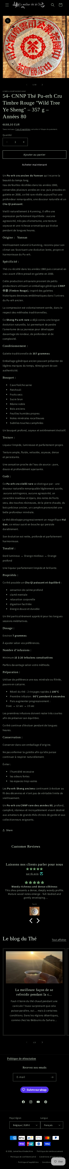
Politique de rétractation (21, 1058)
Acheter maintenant (34, 164)
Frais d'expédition (22, 129)
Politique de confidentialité (23, 1156)
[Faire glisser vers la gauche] (27, 85)
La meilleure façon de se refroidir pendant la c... (34, 992)
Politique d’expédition (28, 1162)
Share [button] (9, 830)
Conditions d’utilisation (50, 1156)
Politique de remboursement (50, 1151)
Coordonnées (48, 1162)
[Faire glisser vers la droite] (42, 85)
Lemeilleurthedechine (23, 1151)
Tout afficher (59, 939)
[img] (34, 869)
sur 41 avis (32, 873)
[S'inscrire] (52, 1077)
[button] (7, 5)
